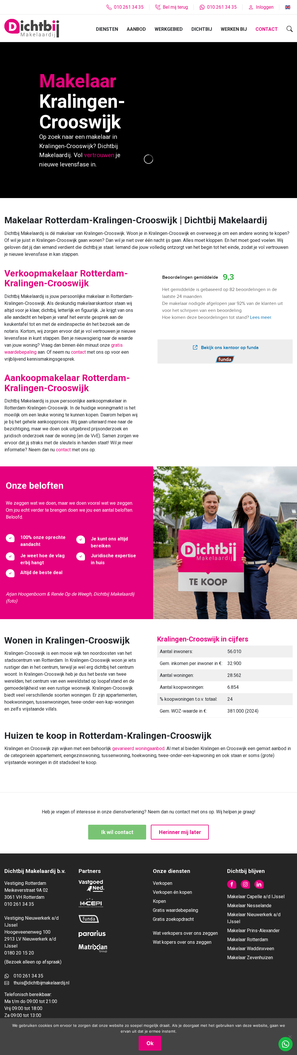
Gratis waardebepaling (175, 910)
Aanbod (136, 29)
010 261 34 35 (28, 976)
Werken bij (234, 29)
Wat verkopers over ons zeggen (185, 933)
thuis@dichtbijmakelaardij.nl (41, 983)
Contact (267, 29)
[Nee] (290, 1037)
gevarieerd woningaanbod (138, 748)
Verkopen (162, 883)
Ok (149, 1043)
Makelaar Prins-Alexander (253, 930)
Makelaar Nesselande (249, 905)
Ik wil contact (117, 832)
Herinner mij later (180, 832)
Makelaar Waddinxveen (250, 948)
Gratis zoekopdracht (173, 919)
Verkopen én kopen (172, 892)
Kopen (159, 901)
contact (79, 352)
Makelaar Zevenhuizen (250, 957)
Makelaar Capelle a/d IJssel (256, 896)
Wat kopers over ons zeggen (182, 942)
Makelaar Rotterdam (247, 939)
